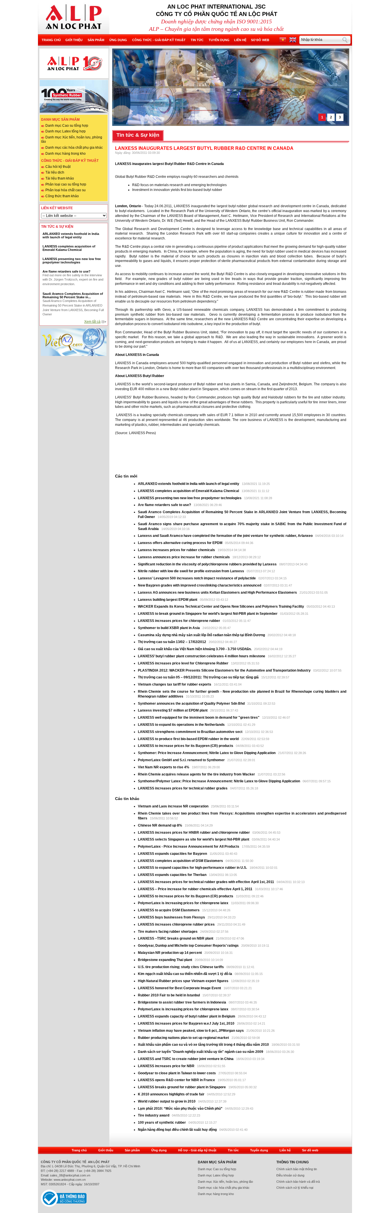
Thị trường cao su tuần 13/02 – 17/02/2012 (172, 642)
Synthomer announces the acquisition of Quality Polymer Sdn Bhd (191, 704)
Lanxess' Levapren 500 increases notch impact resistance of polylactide (197, 578)
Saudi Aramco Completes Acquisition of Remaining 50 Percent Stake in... (73, 295)
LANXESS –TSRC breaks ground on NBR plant (176, 938)
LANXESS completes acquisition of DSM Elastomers (180, 861)
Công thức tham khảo (62, 196)
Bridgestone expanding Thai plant (165, 960)
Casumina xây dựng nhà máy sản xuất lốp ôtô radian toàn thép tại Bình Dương (201, 635)
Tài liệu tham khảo (59, 178)
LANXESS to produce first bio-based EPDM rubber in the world (188, 739)
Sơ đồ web (260, 40)
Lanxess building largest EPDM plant (167, 600)
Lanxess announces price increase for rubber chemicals (184, 557)
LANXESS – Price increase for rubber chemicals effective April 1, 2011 (195, 889)
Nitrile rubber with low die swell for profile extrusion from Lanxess (191, 571)
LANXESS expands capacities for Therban (172, 875)
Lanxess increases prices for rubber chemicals (176, 550)
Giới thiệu (74, 40)
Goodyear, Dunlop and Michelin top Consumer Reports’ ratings (189, 946)
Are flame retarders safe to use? (164, 505)
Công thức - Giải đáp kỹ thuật (159, 40)
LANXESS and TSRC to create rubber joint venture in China (186, 1059)
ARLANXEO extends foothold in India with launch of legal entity (188, 484)
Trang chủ (51, 40)
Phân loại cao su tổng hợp (65, 184)
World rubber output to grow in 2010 (167, 1101)
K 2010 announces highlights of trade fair (171, 1094)
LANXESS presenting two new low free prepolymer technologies (190, 498)
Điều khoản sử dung (290, 1175)
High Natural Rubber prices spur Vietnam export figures (183, 981)
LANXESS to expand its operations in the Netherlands (182, 725)
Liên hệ (240, 40)
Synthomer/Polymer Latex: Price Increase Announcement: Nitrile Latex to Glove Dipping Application (219, 781)
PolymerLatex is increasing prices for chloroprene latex (183, 903)
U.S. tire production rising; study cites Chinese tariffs (181, 967)
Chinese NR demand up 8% (160, 825)
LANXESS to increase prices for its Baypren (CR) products (185, 746)
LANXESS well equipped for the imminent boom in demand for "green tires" (199, 718)
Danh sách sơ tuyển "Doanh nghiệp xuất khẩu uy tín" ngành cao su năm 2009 (200, 1052)
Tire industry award (153, 1115)
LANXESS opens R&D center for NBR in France (177, 1080)
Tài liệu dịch (54, 172)
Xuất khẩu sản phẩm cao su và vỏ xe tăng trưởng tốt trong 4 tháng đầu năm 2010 (204, 1045)
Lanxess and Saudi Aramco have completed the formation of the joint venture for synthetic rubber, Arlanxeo (225, 536)
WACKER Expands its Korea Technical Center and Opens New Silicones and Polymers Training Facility (221, 606)
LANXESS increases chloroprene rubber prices (177, 924)
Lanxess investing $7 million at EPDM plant (173, 710)
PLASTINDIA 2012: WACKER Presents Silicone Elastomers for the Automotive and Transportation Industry (224, 670)
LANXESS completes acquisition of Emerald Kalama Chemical (188, 491)
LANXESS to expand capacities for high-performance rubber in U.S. (192, 868)
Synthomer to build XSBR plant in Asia (169, 628)
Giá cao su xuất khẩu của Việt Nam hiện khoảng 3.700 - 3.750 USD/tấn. (195, 649)
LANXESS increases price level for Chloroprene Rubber (183, 663)
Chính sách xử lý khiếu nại (294, 1187)
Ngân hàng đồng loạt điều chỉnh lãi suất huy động (177, 1130)
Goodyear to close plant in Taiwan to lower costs (177, 1073)
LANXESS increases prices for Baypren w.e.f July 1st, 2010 (186, 1023)
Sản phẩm (96, 40)
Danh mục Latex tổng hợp (65, 131)
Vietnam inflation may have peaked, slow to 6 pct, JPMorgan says (191, 1031)
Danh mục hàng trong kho (65, 154)
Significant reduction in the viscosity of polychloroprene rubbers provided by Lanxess (208, 564)
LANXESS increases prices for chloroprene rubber (179, 621)
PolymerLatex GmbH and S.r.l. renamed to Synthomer (181, 760)
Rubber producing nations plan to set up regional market (184, 1038)
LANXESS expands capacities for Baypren (172, 854)
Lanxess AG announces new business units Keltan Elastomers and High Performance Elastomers (218, 593)
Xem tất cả (92, 322)
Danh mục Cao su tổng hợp (66, 126)
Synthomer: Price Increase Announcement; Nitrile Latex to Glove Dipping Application (207, 753)
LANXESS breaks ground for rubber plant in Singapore (182, 1087)
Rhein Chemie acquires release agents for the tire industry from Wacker (196, 774)
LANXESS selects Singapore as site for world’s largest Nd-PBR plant (193, 839)
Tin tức (197, 40)
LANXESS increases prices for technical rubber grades (183, 788)
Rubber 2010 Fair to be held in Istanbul (169, 995)
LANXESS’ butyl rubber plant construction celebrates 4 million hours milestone (202, 656)
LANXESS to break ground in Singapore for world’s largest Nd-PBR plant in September (208, 614)
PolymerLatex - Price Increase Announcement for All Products (188, 847)
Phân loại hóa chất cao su (65, 190)
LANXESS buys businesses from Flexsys (171, 917)
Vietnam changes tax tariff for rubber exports (175, 684)
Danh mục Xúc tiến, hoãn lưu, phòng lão (225, 1181)
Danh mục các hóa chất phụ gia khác (74, 148)
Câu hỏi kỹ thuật (58, 167)
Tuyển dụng (219, 40)
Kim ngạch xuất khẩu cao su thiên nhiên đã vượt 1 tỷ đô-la (185, 974)
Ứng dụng (118, 40)
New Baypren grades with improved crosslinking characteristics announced (200, 585)
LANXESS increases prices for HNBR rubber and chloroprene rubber (194, 833)
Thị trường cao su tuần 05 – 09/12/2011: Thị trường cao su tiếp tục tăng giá (198, 677)
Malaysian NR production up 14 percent (170, 953)
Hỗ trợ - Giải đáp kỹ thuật (197, 1150)
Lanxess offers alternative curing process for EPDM (180, 543)
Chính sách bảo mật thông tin (296, 1169)
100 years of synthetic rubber (162, 1123)
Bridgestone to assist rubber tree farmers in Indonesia (182, 1002)
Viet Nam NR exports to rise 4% (164, 767)
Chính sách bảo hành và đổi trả (298, 1181)
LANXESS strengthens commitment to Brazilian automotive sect (190, 732)
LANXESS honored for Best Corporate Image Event (180, 988)
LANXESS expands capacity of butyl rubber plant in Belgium (186, 1016)
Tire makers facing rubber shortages (168, 932)
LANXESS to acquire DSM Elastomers (169, 910)
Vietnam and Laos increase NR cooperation (173, 806)
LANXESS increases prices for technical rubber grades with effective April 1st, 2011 (206, 882)
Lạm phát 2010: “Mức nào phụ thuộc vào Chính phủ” (180, 1109)
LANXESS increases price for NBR (166, 1066)
